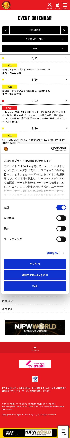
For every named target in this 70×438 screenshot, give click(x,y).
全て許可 (35, 263)
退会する (7, 309)
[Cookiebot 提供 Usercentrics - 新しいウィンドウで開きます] (51, 149)
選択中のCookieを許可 (35, 275)
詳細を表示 (53, 253)
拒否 (35, 286)
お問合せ (7, 301)
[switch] (61, 218)
